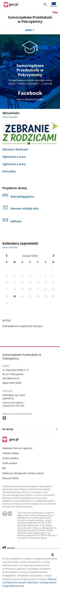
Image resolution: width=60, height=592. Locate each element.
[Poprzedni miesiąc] (6, 255)
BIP (4, 468)
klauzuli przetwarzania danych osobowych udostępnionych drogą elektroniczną (29, 582)
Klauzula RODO (10, 478)
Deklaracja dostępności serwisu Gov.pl (23, 473)
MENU (28, 30)
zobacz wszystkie (10, 117)
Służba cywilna (10, 458)
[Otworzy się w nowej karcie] (4, 418)
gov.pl (13, 439)
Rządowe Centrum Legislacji (17, 448)
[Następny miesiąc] (53, 255)
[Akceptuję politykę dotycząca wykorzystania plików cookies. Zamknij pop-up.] (52, 554)
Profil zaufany (9, 463)
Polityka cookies (10, 453)
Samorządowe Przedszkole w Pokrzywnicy (30, 19)
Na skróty (7, 429)
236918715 (8, 398)
